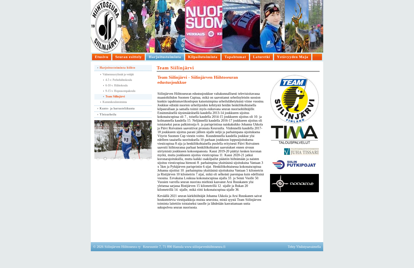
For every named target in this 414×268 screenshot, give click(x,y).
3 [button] (112, 158)
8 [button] (148, 158)
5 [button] (126, 158)
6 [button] (134, 158)
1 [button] (98, 158)
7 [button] (141, 158)
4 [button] (119, 158)
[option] (123, 139)
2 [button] (105, 158)
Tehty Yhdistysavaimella (304, 247)
